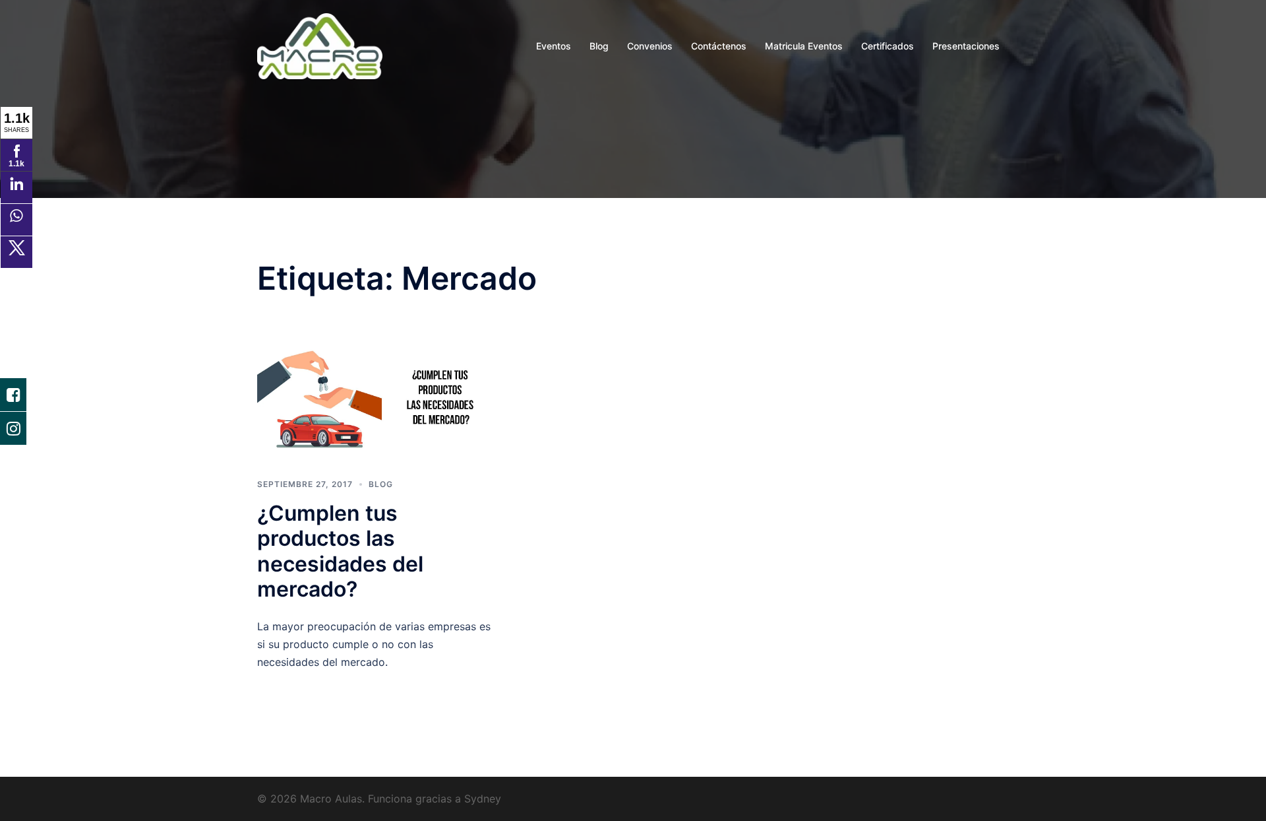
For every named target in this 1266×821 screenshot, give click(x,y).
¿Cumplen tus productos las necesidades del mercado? (340, 551)
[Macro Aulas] (319, 44)
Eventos (553, 45)
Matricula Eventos (804, 45)
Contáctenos (718, 45)
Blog (599, 45)
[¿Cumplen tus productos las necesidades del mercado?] (376, 398)
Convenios (650, 45)
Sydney (482, 798)
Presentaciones (966, 45)
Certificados (887, 45)
